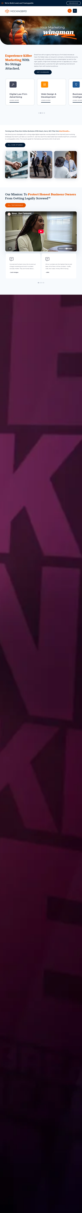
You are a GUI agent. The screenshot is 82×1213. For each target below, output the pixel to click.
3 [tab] (42, 113)
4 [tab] (44, 113)
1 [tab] (39, 113)
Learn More (14, 100)
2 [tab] (41, 113)
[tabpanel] (20, 92)
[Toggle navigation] (75, 11)
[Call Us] (70, 11)
